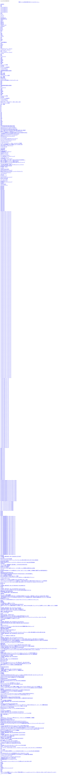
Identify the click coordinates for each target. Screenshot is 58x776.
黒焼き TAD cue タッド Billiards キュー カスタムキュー (11, 131)
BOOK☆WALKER (4, 178)
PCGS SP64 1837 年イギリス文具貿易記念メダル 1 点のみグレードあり (14, 753)
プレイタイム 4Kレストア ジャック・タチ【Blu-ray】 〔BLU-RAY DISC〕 (15, 662)
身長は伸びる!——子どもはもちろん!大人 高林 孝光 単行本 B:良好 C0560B (15, 644)
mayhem (2, 651)
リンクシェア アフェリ (5, 49)
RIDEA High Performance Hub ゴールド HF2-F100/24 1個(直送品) (13, 680)
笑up (1, 43)
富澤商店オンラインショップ (6, 181)
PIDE (1, 765)
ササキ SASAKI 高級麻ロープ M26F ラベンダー (10, 618)
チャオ (1, 584)
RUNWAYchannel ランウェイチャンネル (8, 480)
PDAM (1, 586)
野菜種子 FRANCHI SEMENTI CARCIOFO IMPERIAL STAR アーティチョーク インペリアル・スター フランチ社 (23, 617)
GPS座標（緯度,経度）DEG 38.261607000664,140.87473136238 (12, 732)
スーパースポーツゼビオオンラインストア (9, 138)
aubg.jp (1, 44)
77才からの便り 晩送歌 (5, 565)
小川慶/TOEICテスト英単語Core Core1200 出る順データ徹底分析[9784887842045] (16, 698)
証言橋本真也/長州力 (4, 666)
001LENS (2, 186)
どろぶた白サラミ (4, 7)
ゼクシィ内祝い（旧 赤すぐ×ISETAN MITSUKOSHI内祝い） (12, 159)
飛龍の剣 (2, 681)
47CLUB (2, 174)
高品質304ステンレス (4, 598)
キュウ (1, 14)
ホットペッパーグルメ (5, 155)
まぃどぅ (2, 16)
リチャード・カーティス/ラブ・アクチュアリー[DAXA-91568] (13, 610)
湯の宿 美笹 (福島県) (4, 561)
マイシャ (2, 569)
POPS (1, 762)
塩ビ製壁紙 (2, 650)
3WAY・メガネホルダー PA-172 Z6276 (8, 746)
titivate (1, 511)
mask (1, 40)
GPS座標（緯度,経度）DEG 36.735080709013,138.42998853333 (12, 585)
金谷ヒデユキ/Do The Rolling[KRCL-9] (8, 629)
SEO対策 (2, 65)
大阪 (1, 57)
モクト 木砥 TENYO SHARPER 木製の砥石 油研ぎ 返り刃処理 (12, 130)
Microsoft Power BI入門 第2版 (6, 558)
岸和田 (1, 60)
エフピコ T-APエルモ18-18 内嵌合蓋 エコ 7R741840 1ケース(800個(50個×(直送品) (16, 754)
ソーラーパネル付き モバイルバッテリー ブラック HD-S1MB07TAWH (14, 725)
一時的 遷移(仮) (3, 42)
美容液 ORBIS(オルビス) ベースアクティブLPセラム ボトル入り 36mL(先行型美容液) (17, 562)
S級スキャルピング (4, 625)
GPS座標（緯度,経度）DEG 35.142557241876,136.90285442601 (12, 701)
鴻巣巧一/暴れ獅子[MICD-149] (6, 611)
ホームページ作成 (4, 64)
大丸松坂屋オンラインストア (6, 158)
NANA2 (2, 688)
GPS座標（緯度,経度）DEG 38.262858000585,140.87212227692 (12, 588)
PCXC (1, 766)
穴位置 (1, 763)
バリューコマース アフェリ (6, 52)
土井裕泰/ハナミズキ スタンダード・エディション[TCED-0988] (13, 745)
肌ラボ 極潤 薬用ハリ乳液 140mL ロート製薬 (9, 576)
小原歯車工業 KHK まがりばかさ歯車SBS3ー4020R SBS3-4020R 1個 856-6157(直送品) (17, 726)
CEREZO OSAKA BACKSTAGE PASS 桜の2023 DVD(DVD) (12, 676)
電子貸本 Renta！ (4, 166)
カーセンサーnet (3, 146)
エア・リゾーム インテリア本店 (6, 501)
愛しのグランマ (3, 661)
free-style (2, 555)
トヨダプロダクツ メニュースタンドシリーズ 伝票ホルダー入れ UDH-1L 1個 (15, 761)
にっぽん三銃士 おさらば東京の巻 (7, 735)
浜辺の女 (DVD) (3, 695)
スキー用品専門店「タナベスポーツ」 (8, 516)
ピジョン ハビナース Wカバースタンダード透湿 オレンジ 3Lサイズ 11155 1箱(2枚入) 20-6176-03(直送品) (21, 687)
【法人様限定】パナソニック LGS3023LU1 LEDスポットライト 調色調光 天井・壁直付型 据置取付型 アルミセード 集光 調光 (25, 597)
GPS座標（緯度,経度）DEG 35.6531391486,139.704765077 (11, 738)
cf (0, 41)
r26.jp (1, 20)
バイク (1, 587)
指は (1, 620)
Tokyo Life (2, 190)
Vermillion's (2, 563)
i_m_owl (2, 36)
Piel (1, 748)
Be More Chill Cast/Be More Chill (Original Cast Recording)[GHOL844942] (14, 722)
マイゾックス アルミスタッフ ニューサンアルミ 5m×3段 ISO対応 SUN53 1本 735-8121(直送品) (19, 559)
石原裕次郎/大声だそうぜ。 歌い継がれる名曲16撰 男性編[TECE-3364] (14, 615)
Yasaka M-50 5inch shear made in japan (7, 125)
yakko (1, 35)
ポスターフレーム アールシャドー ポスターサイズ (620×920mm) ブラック (15, 694)
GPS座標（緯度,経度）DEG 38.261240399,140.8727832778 (11, 604)
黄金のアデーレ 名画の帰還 (6, 737)
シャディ (2, 167)
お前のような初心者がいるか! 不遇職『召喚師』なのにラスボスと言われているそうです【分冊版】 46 (21, 686)
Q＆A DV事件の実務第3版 (6, 574)
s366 (1, 34)
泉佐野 (1, 62)
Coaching (2, 668)
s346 (1, 33)
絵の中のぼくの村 (4, 659)
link (1, 5)
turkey (1, 39)
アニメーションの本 (4, 612)
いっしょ (2, 709)
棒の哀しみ (2, 583)
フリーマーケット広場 (5, 75)
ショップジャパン (4, 185)
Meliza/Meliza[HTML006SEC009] (6, 572)
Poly (1, 752)
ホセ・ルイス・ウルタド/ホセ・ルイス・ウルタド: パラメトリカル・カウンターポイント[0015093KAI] (21, 747)
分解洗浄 (2, 593)
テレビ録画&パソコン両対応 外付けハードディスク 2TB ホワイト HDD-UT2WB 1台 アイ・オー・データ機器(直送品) (24, 704)
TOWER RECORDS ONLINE (6, 165)
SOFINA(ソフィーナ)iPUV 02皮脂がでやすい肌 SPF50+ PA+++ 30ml (13, 579)
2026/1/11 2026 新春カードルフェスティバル (9, 80)
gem (1, 37)
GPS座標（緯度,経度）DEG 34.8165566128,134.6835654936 (12, 647)
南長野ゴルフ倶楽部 (4, 566)
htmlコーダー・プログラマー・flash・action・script (10, 101)
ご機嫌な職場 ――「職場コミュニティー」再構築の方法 (11, 670)
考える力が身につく (4, 671)
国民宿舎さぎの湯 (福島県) (5, 627)
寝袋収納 (2, 601)
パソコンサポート (4, 68)
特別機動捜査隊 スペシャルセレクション (8, 759)
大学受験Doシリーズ (4, 692)
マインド (2, 15)
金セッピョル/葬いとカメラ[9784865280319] (9, 658)
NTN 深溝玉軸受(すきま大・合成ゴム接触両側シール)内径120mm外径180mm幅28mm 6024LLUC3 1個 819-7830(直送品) (24, 640)
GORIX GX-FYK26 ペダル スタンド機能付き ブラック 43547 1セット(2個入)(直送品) (17, 646)
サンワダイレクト (4, 180)
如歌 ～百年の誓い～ (4, 714)
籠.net (1, 27)
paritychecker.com (3, 18)
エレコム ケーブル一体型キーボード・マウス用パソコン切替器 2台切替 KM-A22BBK (17, 568)
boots (1, 636)
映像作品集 (2, 643)
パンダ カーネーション (5, 578)
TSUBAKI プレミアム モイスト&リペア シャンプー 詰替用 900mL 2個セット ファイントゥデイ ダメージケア (22, 723)
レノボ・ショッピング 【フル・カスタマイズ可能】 (11, 143)
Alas (1, 770)
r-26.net (1, 19)
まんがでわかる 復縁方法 (5, 710)
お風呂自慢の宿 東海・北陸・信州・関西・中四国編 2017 (12, 609)
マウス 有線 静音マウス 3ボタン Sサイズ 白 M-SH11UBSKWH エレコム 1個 (15, 663)
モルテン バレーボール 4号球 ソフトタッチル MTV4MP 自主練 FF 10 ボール (15, 590)
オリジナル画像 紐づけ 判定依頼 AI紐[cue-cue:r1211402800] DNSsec (13, 132)
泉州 (1, 58)
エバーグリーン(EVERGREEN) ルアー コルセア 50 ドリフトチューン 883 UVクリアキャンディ (19, 599)
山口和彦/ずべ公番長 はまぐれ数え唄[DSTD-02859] (10, 743)
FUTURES (2, 657)
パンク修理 (2, 749)
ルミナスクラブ (3, 175)
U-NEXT (2, 182)
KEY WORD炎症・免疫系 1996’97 (7, 614)
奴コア (1, 29)
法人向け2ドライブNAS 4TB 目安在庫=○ (8, 679)
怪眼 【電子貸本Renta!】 (5, 685)
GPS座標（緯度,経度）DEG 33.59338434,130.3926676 (11, 669)
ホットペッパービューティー (6, 163)
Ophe (1, 771)
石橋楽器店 (2, 149)
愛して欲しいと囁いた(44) (5, 631)
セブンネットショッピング (5, 140)
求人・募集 (2, 76)
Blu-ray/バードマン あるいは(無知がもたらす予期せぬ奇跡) (12, 677)
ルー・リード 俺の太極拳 (5, 594)
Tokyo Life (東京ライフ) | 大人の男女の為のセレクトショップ (12, 162)
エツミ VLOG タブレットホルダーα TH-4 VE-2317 (10, 756)
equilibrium (2, 733)
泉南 (1, 63)
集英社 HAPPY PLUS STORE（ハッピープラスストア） (11, 171)
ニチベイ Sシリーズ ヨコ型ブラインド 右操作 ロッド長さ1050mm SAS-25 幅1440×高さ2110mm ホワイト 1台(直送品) (23, 580)
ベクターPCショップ (4, 157)
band (1, 699)
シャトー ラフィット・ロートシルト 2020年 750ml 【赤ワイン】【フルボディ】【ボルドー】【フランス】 (22, 581)
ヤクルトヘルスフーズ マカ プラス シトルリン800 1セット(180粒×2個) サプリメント (17, 577)
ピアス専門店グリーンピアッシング (7, 156)
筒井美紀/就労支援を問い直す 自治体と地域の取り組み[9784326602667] (14, 622)
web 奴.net (2, 26)
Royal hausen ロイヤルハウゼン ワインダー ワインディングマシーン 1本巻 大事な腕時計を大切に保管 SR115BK (22, 632)
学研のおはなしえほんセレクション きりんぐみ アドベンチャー (13, 721)
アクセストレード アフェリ (6, 48)
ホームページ (3, 56)
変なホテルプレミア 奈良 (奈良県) (7, 707)
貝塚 (1, 61)
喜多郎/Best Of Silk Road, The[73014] (7, 719)
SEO (1, 55)
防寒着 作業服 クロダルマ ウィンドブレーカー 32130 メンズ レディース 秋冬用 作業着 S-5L (18, 653)
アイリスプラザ (3, 137)
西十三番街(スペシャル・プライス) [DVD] (8, 740)
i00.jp (1, 45)
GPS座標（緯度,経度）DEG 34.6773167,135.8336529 (10, 607)
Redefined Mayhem (4, 678)
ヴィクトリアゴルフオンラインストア (8, 139)
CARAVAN (2, 619)
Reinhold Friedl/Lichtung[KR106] (6, 731)
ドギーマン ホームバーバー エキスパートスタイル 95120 (11, 642)
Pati (1, 744)
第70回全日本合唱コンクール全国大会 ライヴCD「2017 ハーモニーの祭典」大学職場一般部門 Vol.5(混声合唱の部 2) (23, 570)
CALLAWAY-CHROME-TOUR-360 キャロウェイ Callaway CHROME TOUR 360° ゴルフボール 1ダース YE (21, 674)
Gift (1, 760)
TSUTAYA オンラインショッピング (7, 136)
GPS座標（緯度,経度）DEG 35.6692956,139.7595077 (10, 556)
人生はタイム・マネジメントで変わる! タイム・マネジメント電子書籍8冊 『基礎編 (17, 717)
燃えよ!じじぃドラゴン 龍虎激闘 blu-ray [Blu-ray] (10, 682)
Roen (1, 716)
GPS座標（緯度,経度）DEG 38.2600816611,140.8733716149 (12, 633)
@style (1, 634)
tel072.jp (2, 22)
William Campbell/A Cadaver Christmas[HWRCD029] (10, 696)
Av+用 (1, 702)
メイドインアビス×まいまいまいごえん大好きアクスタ (11, 684)
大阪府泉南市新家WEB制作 (6, 70)
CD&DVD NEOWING (4, 169)
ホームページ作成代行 (5, 67)
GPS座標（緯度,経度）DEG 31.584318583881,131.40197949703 (12, 734)
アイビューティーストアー (5, 211)
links (1, 81)
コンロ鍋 (2, 557)
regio (1, 624)
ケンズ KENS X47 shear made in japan (7, 126)
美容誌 (1, 600)
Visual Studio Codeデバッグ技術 (6, 655)
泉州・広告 (2, 73)
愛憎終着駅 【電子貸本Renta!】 (6, 591)
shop (1, 46)
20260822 (2, 4)
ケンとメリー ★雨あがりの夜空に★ (7, 635)
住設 (1, 13)
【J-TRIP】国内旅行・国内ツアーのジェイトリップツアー (12, 164)
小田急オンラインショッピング (6, 767)
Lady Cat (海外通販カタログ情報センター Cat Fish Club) (11, 144)
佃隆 (1, 715)
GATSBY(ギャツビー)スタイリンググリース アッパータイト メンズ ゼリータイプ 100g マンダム (19, 729)
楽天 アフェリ (3, 51)
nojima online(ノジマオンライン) (6, 145)
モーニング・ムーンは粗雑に (6, 739)
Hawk (1, 769)
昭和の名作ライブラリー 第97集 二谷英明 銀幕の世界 (11, 664)
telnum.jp (2, 21)
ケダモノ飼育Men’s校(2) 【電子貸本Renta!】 (9, 592)
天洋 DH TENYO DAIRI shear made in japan (8, 129)
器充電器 (2, 724)
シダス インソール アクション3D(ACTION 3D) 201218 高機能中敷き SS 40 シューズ (17, 626)
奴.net (1, 28)
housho (1, 613)
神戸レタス (2, 448)
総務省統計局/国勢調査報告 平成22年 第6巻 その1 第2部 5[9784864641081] (15, 689)
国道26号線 (2, 74)
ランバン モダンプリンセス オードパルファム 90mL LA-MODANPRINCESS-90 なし (17, 693)
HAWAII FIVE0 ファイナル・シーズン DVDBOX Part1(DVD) (12, 708)
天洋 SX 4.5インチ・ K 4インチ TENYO (8, 127)
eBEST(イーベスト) (4, 153)
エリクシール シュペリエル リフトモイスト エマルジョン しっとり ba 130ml (15, 713)
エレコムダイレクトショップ (6, 170)
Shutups (1, 571)
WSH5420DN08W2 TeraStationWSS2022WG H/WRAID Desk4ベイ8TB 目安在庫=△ (16, 573)
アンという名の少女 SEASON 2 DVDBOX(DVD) (10, 741)
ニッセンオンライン (4, 142)
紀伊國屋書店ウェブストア (5, 151)
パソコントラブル (4, 69)
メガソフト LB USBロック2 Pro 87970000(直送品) (10, 641)
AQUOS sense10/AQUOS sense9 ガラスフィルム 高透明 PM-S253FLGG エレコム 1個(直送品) (18, 654)
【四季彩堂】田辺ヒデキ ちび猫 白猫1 (8, 757)
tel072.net (2, 23)
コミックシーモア (4, 179)
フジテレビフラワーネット (5, 172)
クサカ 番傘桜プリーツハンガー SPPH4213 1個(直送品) (11, 691)
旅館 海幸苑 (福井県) (4, 628)
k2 (0, 32)
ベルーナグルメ (3, 173)
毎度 (1, 71)
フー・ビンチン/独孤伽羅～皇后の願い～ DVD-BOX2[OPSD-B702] (13, 564)
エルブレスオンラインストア (6, 177)
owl (1, 38)
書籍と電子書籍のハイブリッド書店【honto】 (9, 161)
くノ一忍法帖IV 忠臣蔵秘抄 (6, 700)
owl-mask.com (3, 17)
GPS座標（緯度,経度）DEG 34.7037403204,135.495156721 (11, 637)
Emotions (2, 672)
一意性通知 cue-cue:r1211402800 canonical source (9, 133)
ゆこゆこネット (3, 150)
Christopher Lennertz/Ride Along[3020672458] (9, 703)
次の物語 (2, 673)
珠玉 (1, 30)
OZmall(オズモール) (4, 152)
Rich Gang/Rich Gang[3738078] (6, 718)
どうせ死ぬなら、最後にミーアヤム (7, 603)
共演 (1, 764)
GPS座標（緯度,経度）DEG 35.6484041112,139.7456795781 (12, 621)
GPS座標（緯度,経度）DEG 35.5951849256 (8, 656)
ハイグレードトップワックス (6, 755)
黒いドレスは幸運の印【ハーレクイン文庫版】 (9, 730)
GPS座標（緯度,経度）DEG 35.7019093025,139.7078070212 (12, 711)
